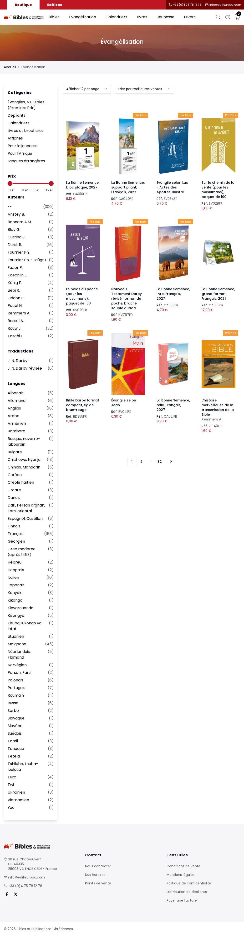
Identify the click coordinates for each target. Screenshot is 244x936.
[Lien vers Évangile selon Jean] (128, 364)
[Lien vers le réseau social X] (15, 894)
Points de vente (98, 883)
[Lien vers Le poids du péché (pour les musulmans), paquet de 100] (83, 253)
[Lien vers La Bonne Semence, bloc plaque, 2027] (83, 146)
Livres (142, 17)
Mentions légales (180, 874)
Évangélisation (82, 17)
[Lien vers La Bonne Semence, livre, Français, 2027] (173, 253)
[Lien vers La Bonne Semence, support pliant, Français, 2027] (128, 146)
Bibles (54, 17)
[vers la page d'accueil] (40, 846)
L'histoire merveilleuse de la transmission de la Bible (218, 410)
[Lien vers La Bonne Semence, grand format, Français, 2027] (218, 253)
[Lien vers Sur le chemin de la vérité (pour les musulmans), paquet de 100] (218, 146)
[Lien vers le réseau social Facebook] (7, 894)
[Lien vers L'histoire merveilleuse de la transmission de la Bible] (218, 364)
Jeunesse (165, 17)
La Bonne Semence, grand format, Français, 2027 (218, 294)
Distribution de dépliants (187, 891)
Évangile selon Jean (123, 402)
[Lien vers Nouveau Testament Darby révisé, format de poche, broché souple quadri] (128, 253)
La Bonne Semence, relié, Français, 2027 (173, 405)
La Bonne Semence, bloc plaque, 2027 (82, 185)
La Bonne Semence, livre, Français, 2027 (173, 294)
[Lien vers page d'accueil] (24, 17)
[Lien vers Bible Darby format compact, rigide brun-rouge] (83, 364)
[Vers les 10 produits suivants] (170, 461)
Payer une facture (182, 900)
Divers (190, 17)
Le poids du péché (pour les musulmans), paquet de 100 (82, 296)
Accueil (10, 67)
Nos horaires (95, 874)
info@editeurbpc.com (225, 5)
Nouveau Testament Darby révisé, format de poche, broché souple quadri (126, 298)
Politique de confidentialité (189, 883)
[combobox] (87, 89)
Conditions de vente (183, 866)
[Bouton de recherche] (218, 17)
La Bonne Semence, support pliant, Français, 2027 (128, 187)
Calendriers (116, 17)
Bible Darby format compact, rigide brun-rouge (82, 405)
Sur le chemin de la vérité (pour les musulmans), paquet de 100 (218, 189)
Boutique (23, 4)
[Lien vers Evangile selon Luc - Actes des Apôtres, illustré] (173, 146)
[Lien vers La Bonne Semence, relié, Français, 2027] (173, 364)
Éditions (54, 4)
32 (160, 461)
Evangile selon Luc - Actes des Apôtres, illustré (172, 187)
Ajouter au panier (83, 142)
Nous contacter (98, 866)
